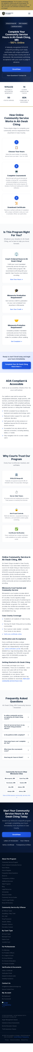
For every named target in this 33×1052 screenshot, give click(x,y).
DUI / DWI (4, 916)
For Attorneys (5, 950)
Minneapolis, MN (10, 778)
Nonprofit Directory (7, 903)
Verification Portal (7, 973)
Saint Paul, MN (23, 778)
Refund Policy (24, 1040)
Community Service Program (10, 862)
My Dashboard (6, 996)
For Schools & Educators (9, 961)
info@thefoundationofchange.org (11, 986)
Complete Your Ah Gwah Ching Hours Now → (16, 365)
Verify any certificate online (13, 634)
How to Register (6, 870)
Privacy (7, 1040)
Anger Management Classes (10, 1019)
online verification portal (12, 649)
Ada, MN (10, 787)
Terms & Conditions (15, 1040)
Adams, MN (21, 787)
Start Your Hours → (16, 279)
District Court (5, 939)
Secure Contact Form (8, 989)
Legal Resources (6, 889)
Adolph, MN (11, 791)
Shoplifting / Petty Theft (8, 913)
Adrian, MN (22, 791)
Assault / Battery (6, 921)
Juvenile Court (6, 942)
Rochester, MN (11, 782)
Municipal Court (6, 936)
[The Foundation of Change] (8, 1007)
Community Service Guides (9, 897)
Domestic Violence (7, 924)
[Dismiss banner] (30, 5)
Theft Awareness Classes (9, 1029)
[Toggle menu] (29, 13)
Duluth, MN (23, 782)
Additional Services (7, 881)
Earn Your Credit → (16, 309)
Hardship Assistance (7, 978)
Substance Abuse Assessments (10, 1023)
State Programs (6, 884)
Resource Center (7, 894)
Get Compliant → (16, 341)
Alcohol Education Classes (9, 1026)
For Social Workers (7, 958)
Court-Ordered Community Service (11, 865)
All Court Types (6, 934)
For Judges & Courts (7, 955)
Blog (3, 886)
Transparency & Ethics (23, 845)
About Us (4, 875)
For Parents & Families (8, 963)
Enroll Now (17, 69)
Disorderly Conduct (7, 927)
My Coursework (6, 999)
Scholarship (5, 892)
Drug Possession (6, 919)
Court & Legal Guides (8, 900)
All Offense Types (7, 911)
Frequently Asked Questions (10, 873)
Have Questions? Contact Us (16, 75)
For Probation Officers (8, 953)
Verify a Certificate (8, 845)
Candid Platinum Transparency (21, 1037)
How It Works (24, 841)
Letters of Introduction (11, 841)
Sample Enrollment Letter (9, 976)
